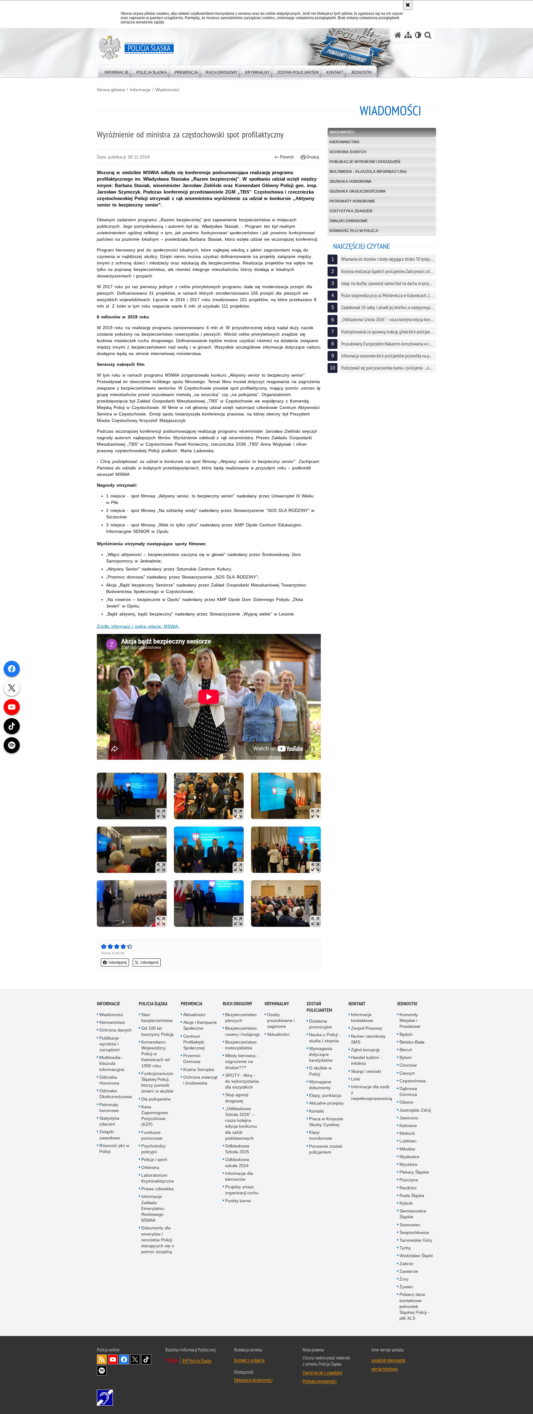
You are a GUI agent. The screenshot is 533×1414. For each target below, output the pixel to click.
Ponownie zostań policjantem (325, 1149)
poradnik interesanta (388, 1360)
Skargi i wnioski (366, 1071)
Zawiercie (408, 1271)
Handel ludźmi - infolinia (366, 1060)
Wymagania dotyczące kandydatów (321, 1054)
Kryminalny (277, 1003)
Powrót (287, 156)
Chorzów (408, 1065)
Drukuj (312, 156)
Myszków (408, 1164)
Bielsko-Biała (411, 1042)
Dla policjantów (156, 1099)
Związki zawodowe (348, 221)
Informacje (140, 89)
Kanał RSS (102, 1359)
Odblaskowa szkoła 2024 (237, 1162)
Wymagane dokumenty (320, 1084)
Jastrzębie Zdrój (415, 1110)
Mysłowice (409, 1156)
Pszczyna (408, 1179)
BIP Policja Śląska (196, 1361)
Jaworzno (408, 1117)
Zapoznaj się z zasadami (322, 1372)
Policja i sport (154, 1159)
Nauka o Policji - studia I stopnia (325, 1037)
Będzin (406, 1034)
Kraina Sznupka (198, 1069)
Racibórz (408, 1187)
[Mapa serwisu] (408, 35)
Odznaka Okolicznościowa (357, 191)
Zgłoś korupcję (365, 1049)
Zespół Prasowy (366, 1028)
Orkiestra (150, 1167)
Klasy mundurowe (320, 1135)
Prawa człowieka (157, 1188)
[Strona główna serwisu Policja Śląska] (398, 35)
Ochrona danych (347, 152)
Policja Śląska (153, 1003)
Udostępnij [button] (118, 962)
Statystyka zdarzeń (350, 211)
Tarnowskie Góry (415, 1240)
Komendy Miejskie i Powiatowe (409, 1020)
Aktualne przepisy (326, 1103)
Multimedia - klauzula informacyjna (368, 172)
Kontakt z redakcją (249, 1360)
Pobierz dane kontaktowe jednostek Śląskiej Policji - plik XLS (414, 1306)
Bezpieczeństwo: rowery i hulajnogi (242, 1031)
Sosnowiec (409, 1224)
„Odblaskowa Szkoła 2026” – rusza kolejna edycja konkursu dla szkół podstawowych (241, 1123)
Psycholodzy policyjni (153, 1148)
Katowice (408, 1125)
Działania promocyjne (320, 1024)
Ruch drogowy (237, 1003)
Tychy (405, 1247)
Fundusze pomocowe (152, 1135)
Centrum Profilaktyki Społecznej (194, 1042)
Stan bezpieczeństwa (156, 1017)
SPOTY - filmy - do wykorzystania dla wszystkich (242, 1081)
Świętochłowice (414, 1232)
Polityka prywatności (320, 1381)
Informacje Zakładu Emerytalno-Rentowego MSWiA (153, 1208)
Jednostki (407, 1003)
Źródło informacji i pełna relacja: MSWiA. (138, 626)
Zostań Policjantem (319, 1006)
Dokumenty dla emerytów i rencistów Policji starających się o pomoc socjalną (157, 1239)
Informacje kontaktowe (362, 1017)
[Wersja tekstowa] (418, 35)
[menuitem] (116, 71)
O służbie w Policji (320, 1070)
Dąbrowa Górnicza (408, 1091)
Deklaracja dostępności (253, 1380)
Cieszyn (407, 1073)
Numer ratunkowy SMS (368, 1039)
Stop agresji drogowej (236, 1097)
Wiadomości (167, 89)
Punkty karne (238, 1200)
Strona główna (111, 89)
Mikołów (407, 1148)
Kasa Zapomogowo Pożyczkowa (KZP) (154, 1115)
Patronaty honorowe (352, 201)
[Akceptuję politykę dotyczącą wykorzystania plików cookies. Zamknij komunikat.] (407, 5)
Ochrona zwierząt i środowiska (200, 1080)
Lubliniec (408, 1140)
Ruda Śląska (411, 1195)
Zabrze (406, 1263)
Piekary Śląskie (414, 1172)
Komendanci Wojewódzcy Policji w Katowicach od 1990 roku (155, 1054)
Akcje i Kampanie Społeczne (200, 1025)
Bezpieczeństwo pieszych (241, 1017)
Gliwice (406, 1102)
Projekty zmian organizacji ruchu (241, 1189)
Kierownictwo (344, 142)
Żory (403, 1279)
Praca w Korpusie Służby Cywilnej (326, 1121)
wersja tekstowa (384, 1369)
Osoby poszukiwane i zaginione (281, 1020)
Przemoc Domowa (191, 1058)
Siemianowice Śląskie (412, 1213)
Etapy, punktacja (325, 1095)
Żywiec (406, 1286)
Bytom (405, 1057)
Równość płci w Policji (353, 231)
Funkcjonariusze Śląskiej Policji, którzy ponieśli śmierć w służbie (157, 1082)
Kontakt (316, 1111)
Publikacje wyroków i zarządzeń (364, 162)
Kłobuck (407, 1133)
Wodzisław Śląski (416, 1255)
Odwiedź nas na (113, 1359)
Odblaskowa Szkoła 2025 (237, 1148)
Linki (355, 1079)
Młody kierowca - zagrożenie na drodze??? (241, 1061)
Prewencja (191, 1003)
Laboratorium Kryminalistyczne (157, 1178)
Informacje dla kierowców (239, 1176)
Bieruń (405, 1049)
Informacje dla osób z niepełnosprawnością (371, 1092)
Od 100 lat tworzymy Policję (157, 1031)
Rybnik (406, 1203)
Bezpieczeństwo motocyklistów (241, 1045)
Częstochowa (412, 1080)
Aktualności (194, 1014)
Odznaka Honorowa (350, 181)
